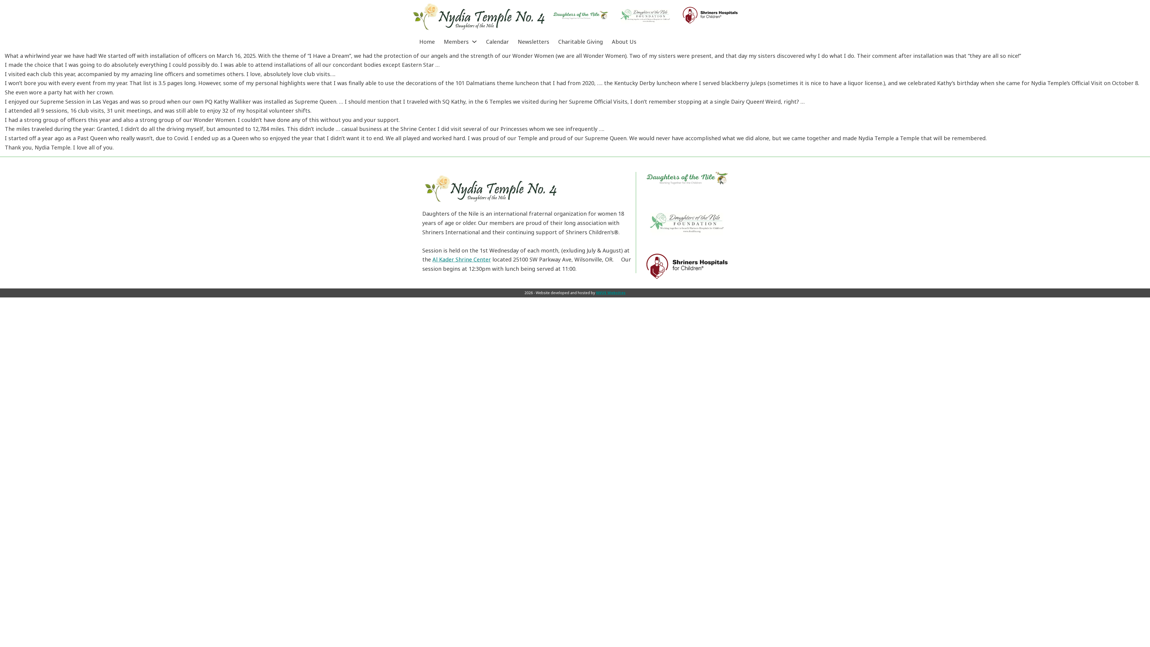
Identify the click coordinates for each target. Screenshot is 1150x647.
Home (427, 41)
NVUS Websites (611, 292)
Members (456, 41)
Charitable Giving (580, 41)
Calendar (497, 41)
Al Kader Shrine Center (461, 259)
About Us (624, 41)
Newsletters (533, 41)
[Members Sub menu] (474, 41)
